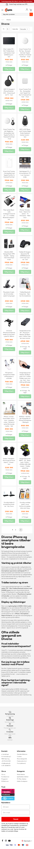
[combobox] (17, 14)
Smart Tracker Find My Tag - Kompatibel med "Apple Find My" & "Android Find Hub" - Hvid (25, 52)
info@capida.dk (5, 763)
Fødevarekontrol (22, 761)
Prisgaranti (4, 779)
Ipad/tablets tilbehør (23, 776)
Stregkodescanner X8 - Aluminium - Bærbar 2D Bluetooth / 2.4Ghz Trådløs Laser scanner (25, 334)
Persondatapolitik (22, 759)
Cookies (19, 756)
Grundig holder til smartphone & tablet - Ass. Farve (9, 504)
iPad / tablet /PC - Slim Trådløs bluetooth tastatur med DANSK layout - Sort (9, 52)
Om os (3, 774)
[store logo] (8, 10)
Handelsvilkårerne (22, 754)
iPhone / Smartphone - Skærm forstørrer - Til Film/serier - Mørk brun (25, 213)
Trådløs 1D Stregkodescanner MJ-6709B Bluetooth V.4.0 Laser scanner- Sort (25, 255)
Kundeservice (5, 776)
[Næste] (20, 530)
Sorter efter (15, 29)
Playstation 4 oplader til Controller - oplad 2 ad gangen (9, 294)
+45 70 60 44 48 (5, 761)
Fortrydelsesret (21, 763)
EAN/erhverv (5, 781)
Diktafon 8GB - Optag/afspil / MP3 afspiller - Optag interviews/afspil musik (9, 255)
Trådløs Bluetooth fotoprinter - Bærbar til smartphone (25, 294)
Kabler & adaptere (22, 781)
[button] (28, 841)
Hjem (3, 19)
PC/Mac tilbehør (21, 779)
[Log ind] (27, 9)
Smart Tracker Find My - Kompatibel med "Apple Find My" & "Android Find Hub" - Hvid (25, 93)
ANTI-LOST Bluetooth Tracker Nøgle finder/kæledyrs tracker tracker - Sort (25, 133)
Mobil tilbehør (21, 774)
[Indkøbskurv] (31, 10)
